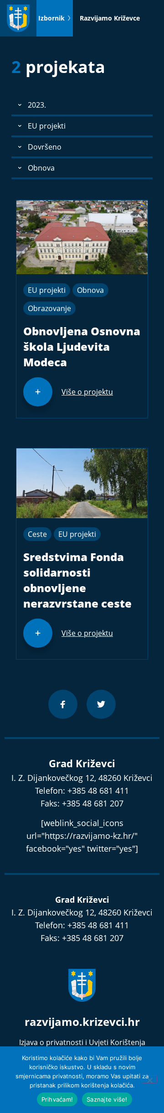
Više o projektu (87, 392)
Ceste (37, 534)
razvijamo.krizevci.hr (82, 1021)
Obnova (90, 290)
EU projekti (47, 290)
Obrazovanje (49, 308)
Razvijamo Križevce (110, 18)
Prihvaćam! (57, 1099)
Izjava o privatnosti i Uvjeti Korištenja (82, 1042)
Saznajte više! (107, 1099)
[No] (149, 1079)
